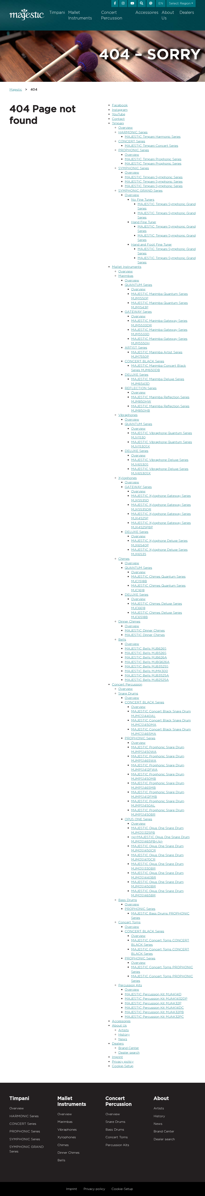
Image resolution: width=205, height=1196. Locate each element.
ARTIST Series (136, 347)
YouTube (118, 114)
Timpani (57, 12)
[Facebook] (115, 3)
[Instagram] (123, 3)
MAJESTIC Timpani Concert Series (151, 146)
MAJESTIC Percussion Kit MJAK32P (153, 1003)
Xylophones (127, 478)
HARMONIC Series (133, 132)
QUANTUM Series (138, 285)
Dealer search (129, 1052)
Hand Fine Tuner (143, 222)
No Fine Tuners (142, 200)
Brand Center (128, 1048)
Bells (122, 639)
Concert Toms (129, 922)
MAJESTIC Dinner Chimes (145, 630)
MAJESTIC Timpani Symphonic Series (154, 177)
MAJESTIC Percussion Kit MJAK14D (153, 994)
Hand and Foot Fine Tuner (151, 244)
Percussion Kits (130, 985)
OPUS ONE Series (138, 819)
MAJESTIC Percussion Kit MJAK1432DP (156, 999)
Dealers (187, 12)
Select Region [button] (180, 3)
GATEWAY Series (138, 312)
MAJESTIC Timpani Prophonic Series (153, 159)
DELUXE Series (136, 375)
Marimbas (125, 276)
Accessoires (146, 12)
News (122, 1039)
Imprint (117, 1057)
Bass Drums (127, 900)
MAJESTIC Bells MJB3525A (147, 675)
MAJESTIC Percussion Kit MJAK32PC (154, 1017)
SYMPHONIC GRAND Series (140, 190)
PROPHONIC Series (133, 150)
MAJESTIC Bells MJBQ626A (147, 662)
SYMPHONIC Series (133, 168)
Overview (125, 128)
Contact (118, 119)
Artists (123, 1030)
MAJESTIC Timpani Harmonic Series (153, 137)
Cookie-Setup (122, 1066)
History (124, 1034)
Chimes (124, 559)
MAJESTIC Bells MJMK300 (146, 671)
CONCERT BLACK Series (144, 361)
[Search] (142, 3)
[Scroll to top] (195, 1186)
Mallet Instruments (80, 15)
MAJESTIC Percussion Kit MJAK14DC (154, 1008)
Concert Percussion (111, 15)
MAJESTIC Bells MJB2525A (147, 680)
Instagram (120, 110)
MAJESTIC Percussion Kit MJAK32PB (154, 1012)
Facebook (120, 105)
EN (160, 3)
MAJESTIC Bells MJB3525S (146, 666)
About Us (168, 15)
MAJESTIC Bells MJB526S (145, 653)
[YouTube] (132, 3)
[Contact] (151, 3)
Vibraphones (128, 415)
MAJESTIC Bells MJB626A (146, 657)
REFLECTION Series (141, 388)
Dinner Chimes (129, 621)
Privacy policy (123, 1061)
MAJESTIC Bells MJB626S (145, 648)
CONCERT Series (131, 141)
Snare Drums (128, 693)
